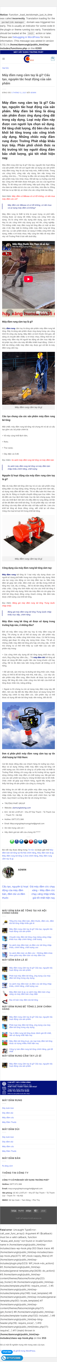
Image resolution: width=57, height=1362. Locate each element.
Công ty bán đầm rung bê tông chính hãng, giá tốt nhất (31, 1050)
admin (33, 93)
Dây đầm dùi (7, 1113)
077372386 (13, 1358)
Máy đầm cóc (8, 1117)
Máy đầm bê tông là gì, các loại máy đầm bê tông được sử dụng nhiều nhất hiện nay (30, 1042)
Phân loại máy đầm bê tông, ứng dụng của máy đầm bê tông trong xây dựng (30, 977)
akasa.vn (37, 1218)
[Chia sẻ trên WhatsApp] (12, 841)
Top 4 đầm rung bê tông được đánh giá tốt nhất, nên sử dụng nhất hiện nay (30, 1034)
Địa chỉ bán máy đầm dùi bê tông (23, 1000)
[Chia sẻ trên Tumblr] (45, 841)
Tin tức (5, 68)
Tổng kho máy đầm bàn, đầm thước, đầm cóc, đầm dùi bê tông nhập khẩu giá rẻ (31, 922)
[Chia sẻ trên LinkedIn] (40, 841)
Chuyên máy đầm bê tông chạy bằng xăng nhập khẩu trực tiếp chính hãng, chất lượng (30, 938)
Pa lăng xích (7, 1166)
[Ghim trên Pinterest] (31, 841)
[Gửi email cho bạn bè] (26, 841)
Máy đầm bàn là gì (45, 853)
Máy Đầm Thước (9, 1122)
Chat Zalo (7, 1352)
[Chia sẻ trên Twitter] (21, 841)
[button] (3, 59)
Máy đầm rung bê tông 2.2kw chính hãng (20, 856)
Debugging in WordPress (26, 37)
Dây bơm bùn (8, 1108)
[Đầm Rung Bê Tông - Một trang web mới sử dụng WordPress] (28, 58)
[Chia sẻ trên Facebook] (17, 841)
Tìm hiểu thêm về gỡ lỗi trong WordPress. (18, 1351)
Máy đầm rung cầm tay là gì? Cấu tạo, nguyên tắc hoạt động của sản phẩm (31, 930)
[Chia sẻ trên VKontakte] (35, 841)
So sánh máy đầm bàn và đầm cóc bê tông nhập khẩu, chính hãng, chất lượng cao (30, 946)
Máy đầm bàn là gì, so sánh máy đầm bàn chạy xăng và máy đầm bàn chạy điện (29, 993)
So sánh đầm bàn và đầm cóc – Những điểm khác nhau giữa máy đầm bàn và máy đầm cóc (31, 954)
